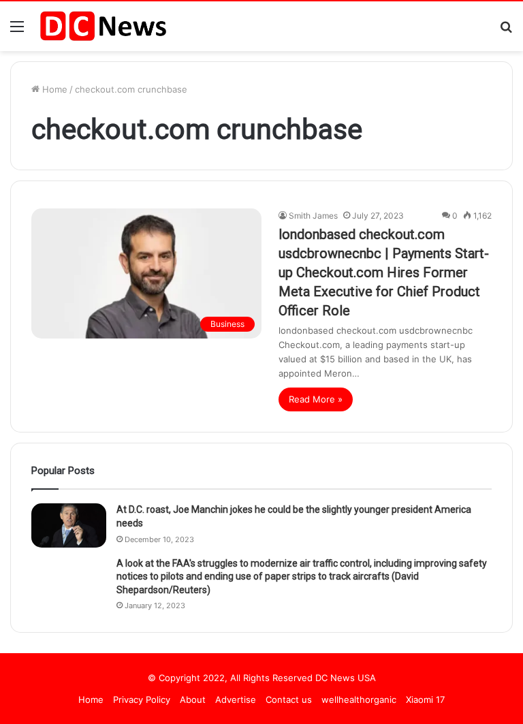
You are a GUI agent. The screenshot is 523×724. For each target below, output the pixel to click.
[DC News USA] (103, 26)
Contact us (289, 699)
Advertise (235, 699)
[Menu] (17, 31)
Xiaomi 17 (425, 699)
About (193, 699)
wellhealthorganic (358, 699)
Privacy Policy (141, 699)
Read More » (316, 399)
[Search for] (506, 31)
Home (53, 89)
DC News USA (345, 677)
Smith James (313, 215)
